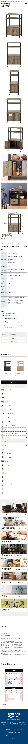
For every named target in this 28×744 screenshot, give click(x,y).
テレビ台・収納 (12, 322)
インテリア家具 (4, 322)
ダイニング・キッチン (11, 325)
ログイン (9, 334)
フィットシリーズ (10, 327)
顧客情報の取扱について (9, 735)
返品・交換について (18, 729)
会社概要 (8, 729)
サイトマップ (21, 735)
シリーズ (3, 327)
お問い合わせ (14, 739)
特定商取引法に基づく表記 (14, 732)
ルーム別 (3, 325)
